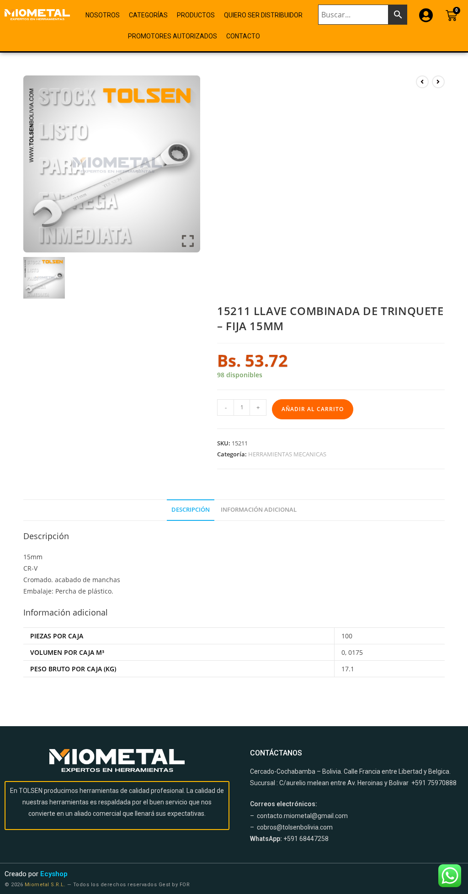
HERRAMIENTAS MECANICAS (287, 454)
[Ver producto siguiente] (438, 81)
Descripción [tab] (190, 510)
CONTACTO (243, 36)
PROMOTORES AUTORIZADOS (172, 36)
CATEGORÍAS (148, 15)
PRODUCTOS (196, 15)
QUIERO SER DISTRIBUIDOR (263, 15)
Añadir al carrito (313, 409)
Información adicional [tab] (259, 510)
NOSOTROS (102, 15)
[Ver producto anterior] (422, 81)
